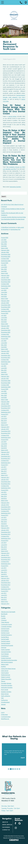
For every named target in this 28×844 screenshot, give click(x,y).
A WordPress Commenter (8, 227)
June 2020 (4, 393)
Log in (2, 712)
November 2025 (5, 256)
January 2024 (5, 303)
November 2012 (5, 585)
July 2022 (3, 340)
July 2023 (3, 315)
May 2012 (4, 597)
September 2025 (5, 261)
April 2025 (4, 271)
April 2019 (4, 423)
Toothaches (4, 700)
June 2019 (4, 418)
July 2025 (3, 265)
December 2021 (5, 355)
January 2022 (5, 353)
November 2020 (5, 383)
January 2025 (5, 277)
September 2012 (5, 589)
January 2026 (5, 252)
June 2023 (4, 317)
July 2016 (3, 492)
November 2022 (5, 332)
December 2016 (5, 481)
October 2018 (5, 435)
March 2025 (4, 273)
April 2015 (4, 523)
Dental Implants (5, 643)
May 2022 (4, 345)
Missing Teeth (5, 664)
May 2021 (4, 370)
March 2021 (4, 374)
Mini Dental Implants (7, 662)
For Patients (6, 827)
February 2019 (5, 427)
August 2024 (4, 288)
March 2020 (4, 399)
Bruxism (3, 616)
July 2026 (3, 239)
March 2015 (4, 526)
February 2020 (5, 401)
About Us (5, 822)
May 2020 (4, 395)
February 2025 (5, 275)
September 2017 (5, 463)
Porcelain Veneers (6, 683)
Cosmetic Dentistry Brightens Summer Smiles (13, 217)
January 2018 (5, 454)
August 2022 (4, 338)
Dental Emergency (6, 635)
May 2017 (4, 471)
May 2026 (4, 244)
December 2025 (5, 254)
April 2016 (4, 498)
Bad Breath (4, 614)
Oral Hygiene (5, 673)
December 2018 (5, 431)
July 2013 (3, 568)
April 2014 (4, 549)
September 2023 (5, 311)
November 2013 (5, 559)
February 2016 (5, 502)
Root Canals (4, 689)
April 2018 (4, 448)
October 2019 (5, 410)
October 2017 (5, 460)
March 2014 (4, 551)
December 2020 (5, 380)
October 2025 (5, 258)
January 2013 (5, 580)
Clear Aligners (5, 622)
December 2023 (5, 305)
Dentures (3, 647)
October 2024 (5, 284)
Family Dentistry (5, 649)
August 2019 (4, 414)
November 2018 (5, 433)
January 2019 (5, 429)
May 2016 (4, 496)
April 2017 (4, 473)
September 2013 (5, 563)
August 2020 (4, 389)
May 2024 (4, 294)
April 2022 (4, 347)
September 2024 (5, 286)
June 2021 (4, 368)
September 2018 (5, 437)
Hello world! (20, 227)
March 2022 (4, 349)
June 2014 (4, 545)
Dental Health (5, 639)
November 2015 (5, 509)
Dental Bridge (5, 630)
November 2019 (5, 408)
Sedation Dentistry (6, 692)
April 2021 (4, 372)
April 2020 (4, 397)
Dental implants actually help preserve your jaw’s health (14, 97)
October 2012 (5, 587)
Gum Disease (5, 654)
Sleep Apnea (5, 694)
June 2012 (4, 595)
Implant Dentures (6, 658)
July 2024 (3, 290)
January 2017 (5, 479)
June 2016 (4, 494)
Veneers (3, 704)
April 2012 (4, 599)
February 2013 (5, 578)
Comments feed (5, 716)
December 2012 (5, 582)
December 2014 (5, 532)
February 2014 (5, 553)
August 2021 (4, 364)
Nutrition (3, 666)
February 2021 (5, 376)
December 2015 (5, 507)
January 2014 (5, 555)
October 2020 (5, 385)
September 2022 (5, 336)
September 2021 (5, 361)
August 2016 (4, 490)
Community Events (6, 624)
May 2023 (4, 319)
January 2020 (5, 404)
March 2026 (4, 248)
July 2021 (3, 366)
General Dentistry (6, 652)
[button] (9, 769)
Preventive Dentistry (6, 685)
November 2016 (5, 484)
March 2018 (4, 450)
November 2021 (5, 357)
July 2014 (3, 542)
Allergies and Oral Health (8, 612)
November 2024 (5, 282)
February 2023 (5, 326)
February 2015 (5, 528)
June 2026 (4, 242)
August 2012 (4, 591)
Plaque (3, 681)
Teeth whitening (5, 696)
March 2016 (4, 500)
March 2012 (4, 601)
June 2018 (4, 444)
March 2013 (4, 576)
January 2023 (5, 328)
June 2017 (4, 469)
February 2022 (5, 351)
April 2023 (4, 322)
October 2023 (5, 309)
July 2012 (3, 593)
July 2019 (3, 416)
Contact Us (6, 830)
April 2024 (4, 296)
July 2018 (3, 441)
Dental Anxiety (5, 628)
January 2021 (5, 378)
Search (4, 196)
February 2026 (5, 250)
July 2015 (3, 517)
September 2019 (5, 412)
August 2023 (4, 313)
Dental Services (7, 824)
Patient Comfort (5, 677)
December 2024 (5, 279)
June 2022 (4, 343)
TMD (2, 698)
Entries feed (4, 714)
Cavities (3, 618)
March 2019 (4, 425)
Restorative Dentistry (15, 187)
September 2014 (5, 538)
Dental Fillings (5, 637)
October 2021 (5, 359)
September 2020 (5, 387)
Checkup (3, 620)
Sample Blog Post (15, 229)
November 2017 (5, 458)
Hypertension (5, 656)
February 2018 (5, 452)
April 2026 (4, 246)
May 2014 (4, 547)
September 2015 (5, 513)
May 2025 (4, 269)
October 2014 (5, 536)
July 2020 (3, 391)
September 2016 (5, 488)
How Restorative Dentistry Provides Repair (12, 219)
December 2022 (5, 330)
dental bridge (12, 116)
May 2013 (4, 572)
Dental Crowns (5, 633)
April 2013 (4, 574)
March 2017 (4, 475)
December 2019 (5, 406)
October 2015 (5, 511)
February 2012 (5, 603)
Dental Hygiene (5, 641)
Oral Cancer (4, 670)
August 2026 (4, 237)
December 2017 (5, 456)
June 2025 (4, 267)
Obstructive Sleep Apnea (8, 668)
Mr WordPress (5, 229)
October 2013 (5, 561)
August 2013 (4, 566)
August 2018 (4, 439)
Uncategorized (5, 702)
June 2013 (4, 570)
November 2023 (5, 307)
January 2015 (5, 530)
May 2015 (4, 521)
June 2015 (4, 519)
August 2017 (4, 465)
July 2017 (3, 467)
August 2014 (4, 540)
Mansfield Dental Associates (9, 660)
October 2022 (5, 334)
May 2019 (4, 420)
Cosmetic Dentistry (6, 626)
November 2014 (5, 534)
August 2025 (4, 263)
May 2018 (4, 446)
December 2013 (5, 557)
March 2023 (4, 324)
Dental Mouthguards (7, 645)
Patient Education (6, 679)
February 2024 (5, 301)
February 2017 (5, 477)
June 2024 (4, 292)
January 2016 (5, 505)
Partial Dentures (5, 675)
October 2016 (5, 486)
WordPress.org (5, 719)
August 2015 (4, 515)
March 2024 (4, 298)
